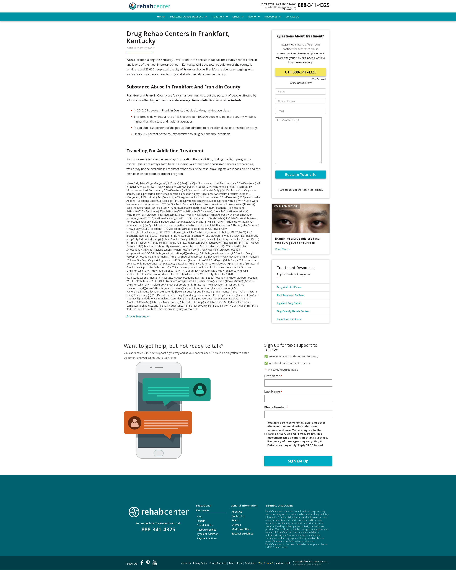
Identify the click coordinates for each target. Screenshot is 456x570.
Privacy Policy (200, 563)
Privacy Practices (217, 563)
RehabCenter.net (314, 561)
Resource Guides (206, 529)
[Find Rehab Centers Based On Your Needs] (158, 511)
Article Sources (136, 316)
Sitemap (236, 524)
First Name (273, 376)
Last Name (273, 391)
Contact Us (238, 516)
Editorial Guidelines (242, 533)
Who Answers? (289, 8)
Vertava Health (283, 563)
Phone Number (275, 407)
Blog (199, 516)
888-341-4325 (314, 5)
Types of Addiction (207, 534)
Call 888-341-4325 (300, 72)
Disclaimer (250, 563)
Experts (201, 521)
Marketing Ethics (241, 529)
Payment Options (207, 538)
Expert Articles (205, 525)
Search (235, 520)
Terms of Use (235, 563)
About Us (237, 511)
